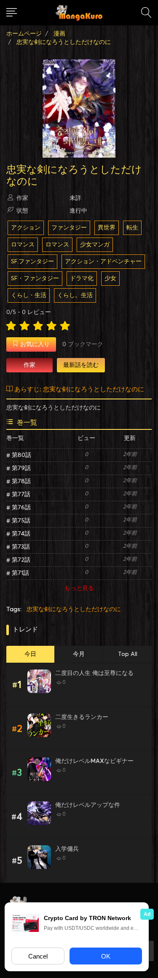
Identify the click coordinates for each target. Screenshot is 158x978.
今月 (79, 654)
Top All (127, 654)
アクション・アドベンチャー (103, 262)
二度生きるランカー (81, 717)
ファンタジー (69, 228)
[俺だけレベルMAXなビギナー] (39, 769)
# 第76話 (18, 508)
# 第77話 (18, 494)
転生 (132, 228)
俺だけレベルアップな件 (87, 805)
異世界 (106, 228)
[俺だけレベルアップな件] (39, 813)
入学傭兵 (67, 849)
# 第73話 (18, 547)
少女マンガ (95, 245)
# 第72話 (18, 560)
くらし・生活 (28, 295)
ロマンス (23, 245)
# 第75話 (18, 521)
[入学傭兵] (39, 857)
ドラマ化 (82, 278)
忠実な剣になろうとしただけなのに (74, 609)
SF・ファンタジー (35, 278)
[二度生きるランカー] (39, 725)
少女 (110, 278)
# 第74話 (18, 534)
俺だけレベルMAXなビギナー (94, 761)
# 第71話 (17, 573)
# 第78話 (18, 481)
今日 (30, 654)
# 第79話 (18, 468)
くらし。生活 (75, 295)
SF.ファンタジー (32, 262)
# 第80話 (18, 455)
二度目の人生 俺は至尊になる (94, 673)
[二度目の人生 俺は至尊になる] (39, 681)
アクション (25, 228)
